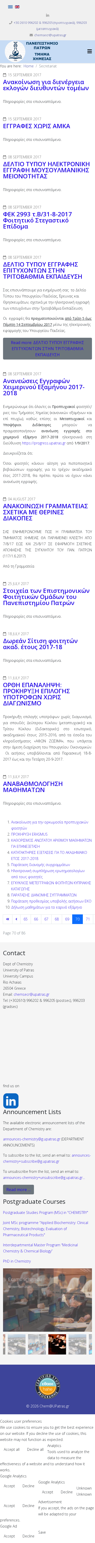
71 (88, 919)
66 (36, 919)
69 (67, 919)
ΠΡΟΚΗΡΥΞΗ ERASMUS (29, 834)
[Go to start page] (7, 919)
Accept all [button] (12, 1449)
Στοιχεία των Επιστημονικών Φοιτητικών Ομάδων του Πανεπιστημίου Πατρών (46, 596)
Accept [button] (9, 1485)
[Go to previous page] (16, 919)
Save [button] (42, 1532)
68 (57, 919)
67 (46, 919)
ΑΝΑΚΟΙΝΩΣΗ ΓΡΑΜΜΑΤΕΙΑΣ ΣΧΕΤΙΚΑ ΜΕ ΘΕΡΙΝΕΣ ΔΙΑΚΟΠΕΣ (45, 512)
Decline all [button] (35, 1449)
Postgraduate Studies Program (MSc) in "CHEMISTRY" (45, 1212)
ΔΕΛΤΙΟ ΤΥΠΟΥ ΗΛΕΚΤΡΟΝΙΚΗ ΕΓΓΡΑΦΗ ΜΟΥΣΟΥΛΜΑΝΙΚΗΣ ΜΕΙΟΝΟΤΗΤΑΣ (46, 170)
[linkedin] (47, 15)
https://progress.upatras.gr (44, 443)
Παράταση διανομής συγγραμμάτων (40, 864)
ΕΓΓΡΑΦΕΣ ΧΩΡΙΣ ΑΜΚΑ (36, 126)
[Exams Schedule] (47, 1300)
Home (29, 66)
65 (26, 919)
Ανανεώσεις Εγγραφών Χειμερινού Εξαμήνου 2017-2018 (44, 387)
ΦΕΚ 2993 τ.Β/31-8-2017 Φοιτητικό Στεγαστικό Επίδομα (37, 220)
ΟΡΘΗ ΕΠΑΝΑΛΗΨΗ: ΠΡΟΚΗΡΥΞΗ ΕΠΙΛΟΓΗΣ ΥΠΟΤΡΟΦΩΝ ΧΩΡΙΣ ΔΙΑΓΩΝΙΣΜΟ (36, 694)
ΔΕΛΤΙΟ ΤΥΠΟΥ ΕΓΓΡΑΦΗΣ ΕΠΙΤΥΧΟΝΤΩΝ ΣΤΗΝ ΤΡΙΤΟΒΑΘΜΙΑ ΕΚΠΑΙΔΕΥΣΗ (42, 270)
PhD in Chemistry (17, 1261)
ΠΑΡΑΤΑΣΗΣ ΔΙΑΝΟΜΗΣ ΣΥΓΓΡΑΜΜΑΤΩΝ (44, 895)
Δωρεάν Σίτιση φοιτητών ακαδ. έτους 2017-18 (40, 643)
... (44, 1177)
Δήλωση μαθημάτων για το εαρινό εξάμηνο (46, 907)
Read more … (18, 1189)
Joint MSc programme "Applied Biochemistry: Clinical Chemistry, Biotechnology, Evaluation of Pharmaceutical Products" (45, 1228)
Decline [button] (28, 1485)
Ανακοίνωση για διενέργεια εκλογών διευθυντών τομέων (46, 85)
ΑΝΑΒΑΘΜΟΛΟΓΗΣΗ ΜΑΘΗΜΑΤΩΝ (33, 786)
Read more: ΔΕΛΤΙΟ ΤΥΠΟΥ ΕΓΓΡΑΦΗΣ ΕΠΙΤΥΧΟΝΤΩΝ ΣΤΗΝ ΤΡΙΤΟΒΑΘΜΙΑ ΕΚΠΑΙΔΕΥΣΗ (47, 348)
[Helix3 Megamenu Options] (89, 51)
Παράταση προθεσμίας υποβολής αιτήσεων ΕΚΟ (51, 901)
